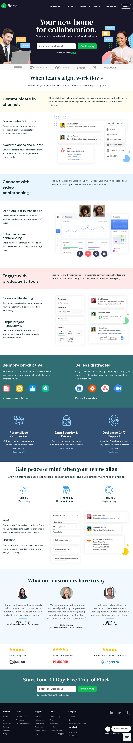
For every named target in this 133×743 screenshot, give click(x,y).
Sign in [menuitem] (126, 6)
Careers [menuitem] (71, 716)
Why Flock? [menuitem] (54, 6)
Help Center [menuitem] (40, 720)
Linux (63, 695)
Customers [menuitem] (7, 723)
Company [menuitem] (72, 711)
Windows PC (52, 695)
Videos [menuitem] (38, 716)
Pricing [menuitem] (97, 6)
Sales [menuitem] (52, 720)
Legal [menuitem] (37, 733)
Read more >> (18, 452)
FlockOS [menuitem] (19, 711)
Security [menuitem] (6, 730)
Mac (59, 695)
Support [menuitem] (38, 711)
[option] (24, 494)
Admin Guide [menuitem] (40, 727)
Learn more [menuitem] (110, 6)
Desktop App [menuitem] (73, 732)
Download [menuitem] (72, 727)
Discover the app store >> (87, 398)
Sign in (73, 52)
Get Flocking (87, 46)
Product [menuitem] (6, 711)
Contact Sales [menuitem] (40, 730)
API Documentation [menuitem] (23, 723)
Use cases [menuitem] (54, 711)
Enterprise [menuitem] (85, 6)
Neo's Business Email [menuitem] (77, 723)
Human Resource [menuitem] (57, 730)
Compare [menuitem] (7, 720)
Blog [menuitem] (5, 733)
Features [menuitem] (69, 6)
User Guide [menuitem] (39, 723)
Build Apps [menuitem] (20, 720)
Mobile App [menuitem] (73, 735)
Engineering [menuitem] (55, 716)
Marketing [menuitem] (54, 723)
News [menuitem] (70, 720)
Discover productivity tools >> (17, 398)
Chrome (68, 695)
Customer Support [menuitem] (57, 733)
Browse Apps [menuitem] (21, 716)
